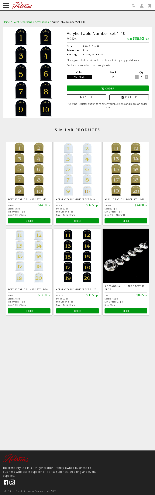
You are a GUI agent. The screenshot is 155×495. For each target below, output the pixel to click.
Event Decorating (22, 22)
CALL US (86, 97)
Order (108, 88)
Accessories (42, 22)
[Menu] (6, 6)
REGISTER (131, 97)
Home (6, 22)
